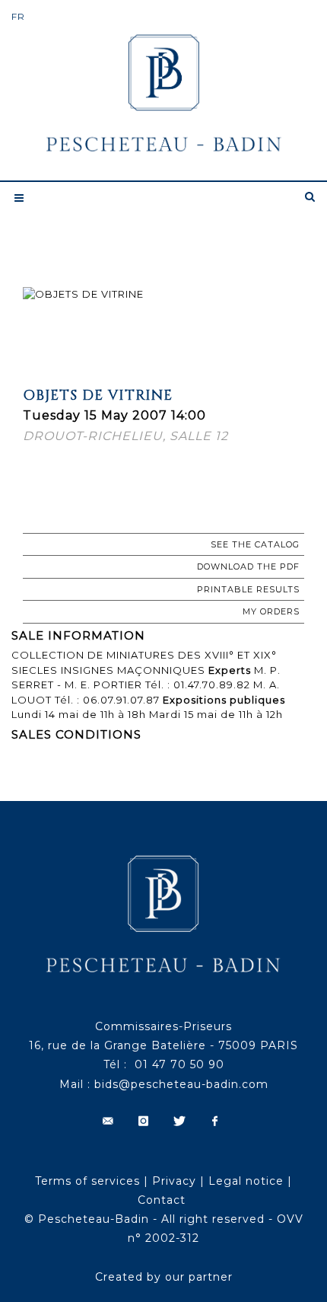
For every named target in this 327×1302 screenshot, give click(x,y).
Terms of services (87, 1181)
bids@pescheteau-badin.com (181, 1084)
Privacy (174, 1181)
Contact (162, 1200)
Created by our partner (164, 1277)
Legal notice (246, 1181)
